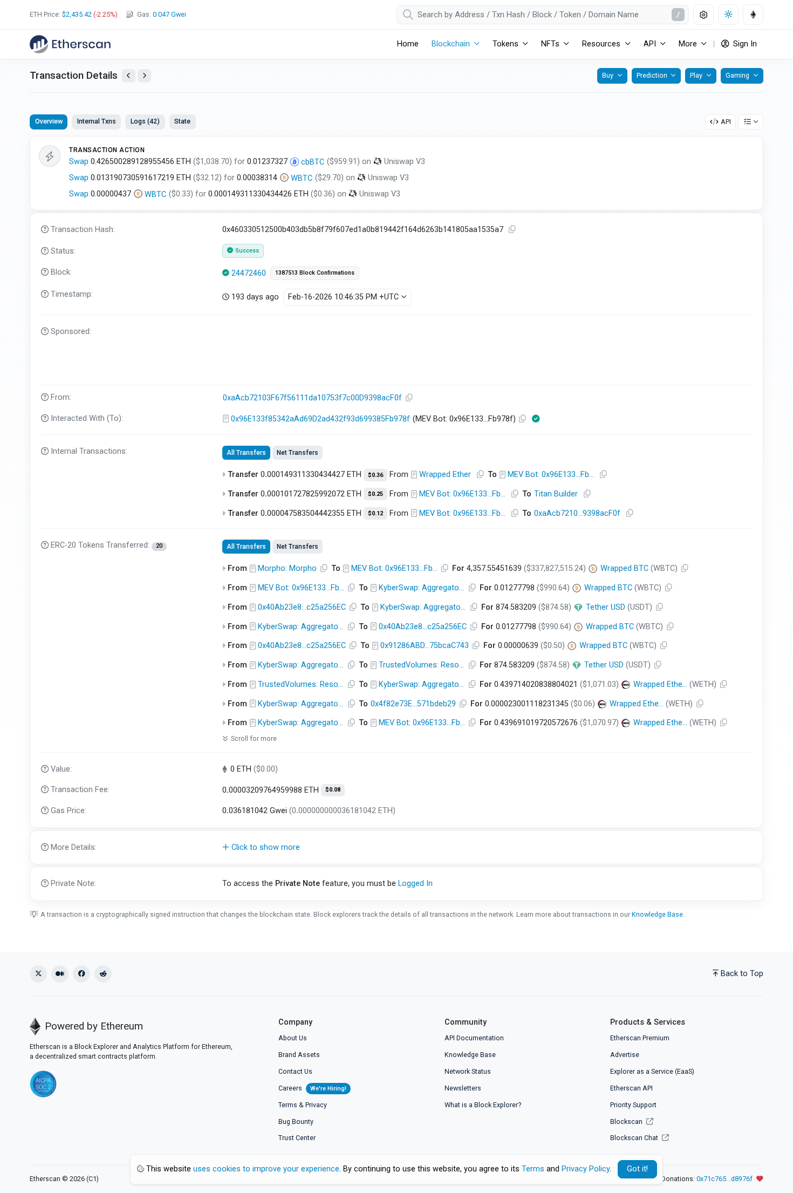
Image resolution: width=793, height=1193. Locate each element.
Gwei (169, 14)
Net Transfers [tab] (297, 452)
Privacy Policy (586, 1169)
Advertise (624, 1055)
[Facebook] (81, 974)
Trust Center (297, 1138)
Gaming (737, 75)
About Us (292, 1038)
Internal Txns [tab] (96, 121)
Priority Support (633, 1105)
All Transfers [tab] (246, 452)
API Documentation (474, 1038)
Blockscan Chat (635, 1138)
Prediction (652, 75)
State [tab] (182, 121)
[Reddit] (103, 974)
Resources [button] (601, 44)
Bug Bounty (295, 1121)
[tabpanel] (396, 518)
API (726, 122)
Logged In (415, 883)
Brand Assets (299, 1055)
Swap (78, 161)
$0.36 (375, 475)
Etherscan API (631, 1088)
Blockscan (627, 1121)
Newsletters (463, 1088)
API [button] (650, 44)
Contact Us (295, 1071)
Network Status (468, 1071)
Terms (287, 1105)
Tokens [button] (505, 44)
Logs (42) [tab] (145, 121)
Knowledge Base (657, 914)
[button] (396, 847)
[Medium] (60, 974)
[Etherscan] (70, 44)
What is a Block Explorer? (483, 1105)
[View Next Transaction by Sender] (144, 76)
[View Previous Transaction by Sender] (128, 76)
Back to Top (742, 973)
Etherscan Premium (639, 1038)
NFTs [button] (550, 44)
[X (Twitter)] (38, 974)
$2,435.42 (77, 14)
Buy (607, 75)
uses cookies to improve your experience (266, 1169)
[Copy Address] (409, 398)
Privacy (316, 1105)
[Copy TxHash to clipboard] (512, 229)
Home (408, 44)
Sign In (744, 44)
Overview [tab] (49, 121)
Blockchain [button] (451, 44)
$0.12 (375, 513)
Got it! (637, 1169)
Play (696, 75)
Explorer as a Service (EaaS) (652, 1071)
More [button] (688, 44)
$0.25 (375, 493)
